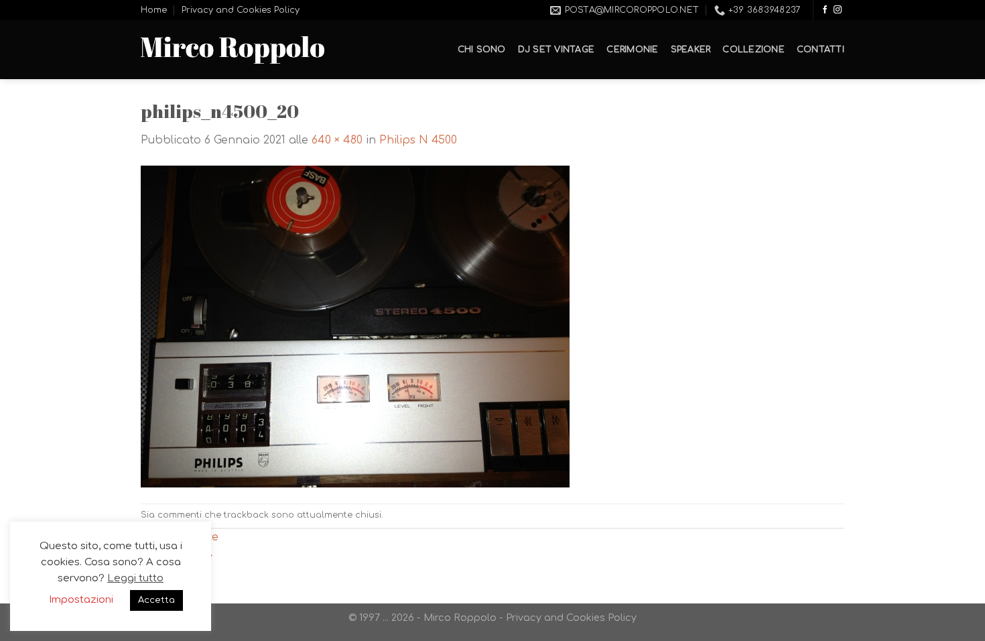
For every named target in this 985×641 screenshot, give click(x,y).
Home (154, 10)
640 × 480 (337, 140)
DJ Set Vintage (556, 49)
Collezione (753, 49)
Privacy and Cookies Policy (241, 10)
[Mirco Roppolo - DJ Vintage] (232, 50)
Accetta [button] (156, 600)
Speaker (691, 49)
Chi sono (482, 49)
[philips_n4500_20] (355, 326)
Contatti (820, 49)
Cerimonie (632, 49)
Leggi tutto (135, 578)
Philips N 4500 (418, 140)
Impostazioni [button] (81, 599)
